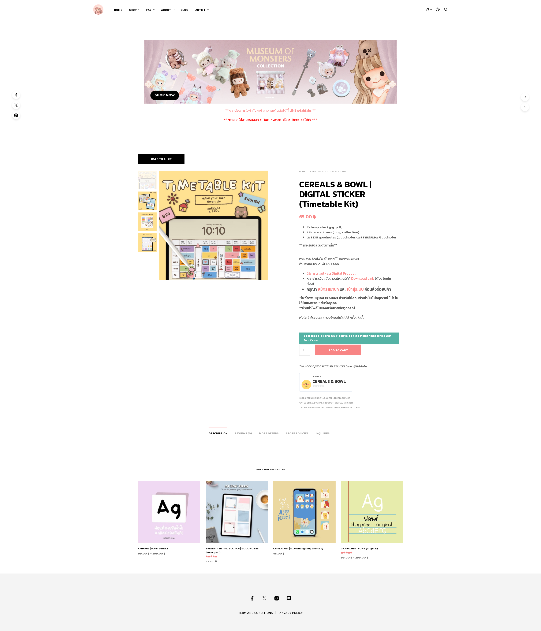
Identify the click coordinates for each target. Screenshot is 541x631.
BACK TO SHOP (161, 159)
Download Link (362, 278)
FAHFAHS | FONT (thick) (153, 548)
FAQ (149, 10)
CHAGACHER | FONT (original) (359, 548)
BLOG (184, 10)
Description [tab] (218, 433)
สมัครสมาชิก (328, 289)
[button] (428, 9)
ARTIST (200, 10)
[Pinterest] (16, 115)
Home (302, 171)
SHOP (133, 10)
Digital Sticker (338, 171)
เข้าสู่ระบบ (355, 289)
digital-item (332, 407)
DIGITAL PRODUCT (317, 171)
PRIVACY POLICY (291, 612)
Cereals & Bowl (329, 381)
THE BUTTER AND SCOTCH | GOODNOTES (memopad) (232, 550)
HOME (118, 10)
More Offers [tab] (269, 433)
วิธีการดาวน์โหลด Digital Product (331, 273)
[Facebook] (16, 95)
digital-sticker (350, 407)
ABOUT (166, 10)
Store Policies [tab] (297, 433)
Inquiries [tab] (322, 433)
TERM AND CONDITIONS (255, 612)
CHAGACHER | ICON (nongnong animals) (298, 548)
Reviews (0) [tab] (243, 433)
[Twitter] (16, 105)
